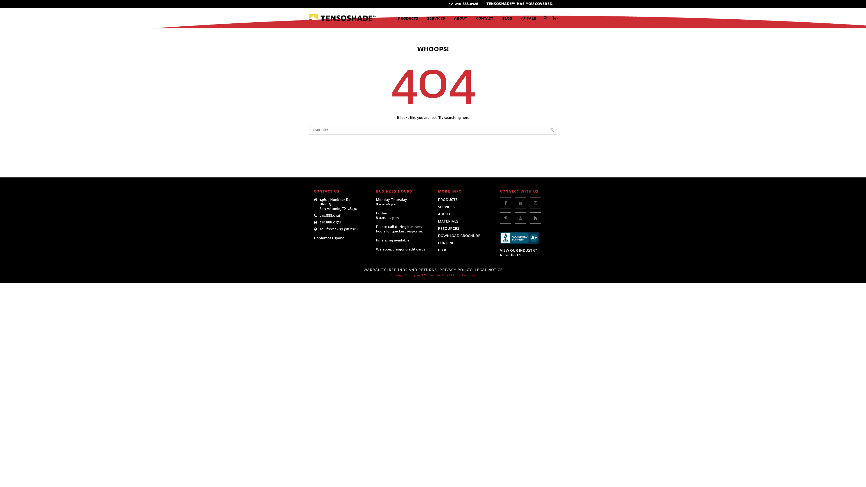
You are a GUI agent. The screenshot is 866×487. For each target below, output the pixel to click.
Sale (531, 18)
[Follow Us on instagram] (535, 203)
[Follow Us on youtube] (520, 218)
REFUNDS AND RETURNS (413, 270)
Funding (446, 243)
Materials (448, 221)
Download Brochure (459, 236)
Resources (448, 229)
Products (408, 18)
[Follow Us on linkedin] (520, 203)
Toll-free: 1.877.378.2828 (339, 229)
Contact (484, 18)
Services (436, 18)
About (460, 18)
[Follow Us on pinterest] (505, 218)
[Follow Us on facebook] (505, 203)
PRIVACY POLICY (456, 270)
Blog (507, 18)
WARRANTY (375, 270)
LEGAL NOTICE (489, 270)
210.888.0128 (466, 4)
